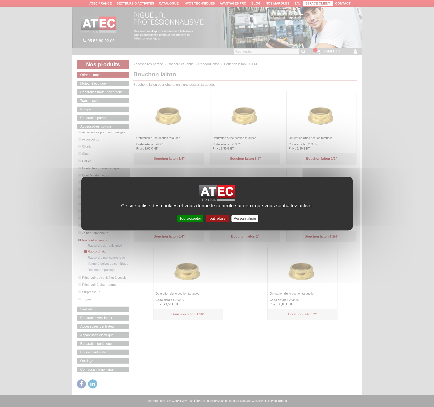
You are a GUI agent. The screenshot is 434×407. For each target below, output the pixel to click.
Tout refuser (217, 218)
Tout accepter (190, 218)
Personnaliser (245, 218)
